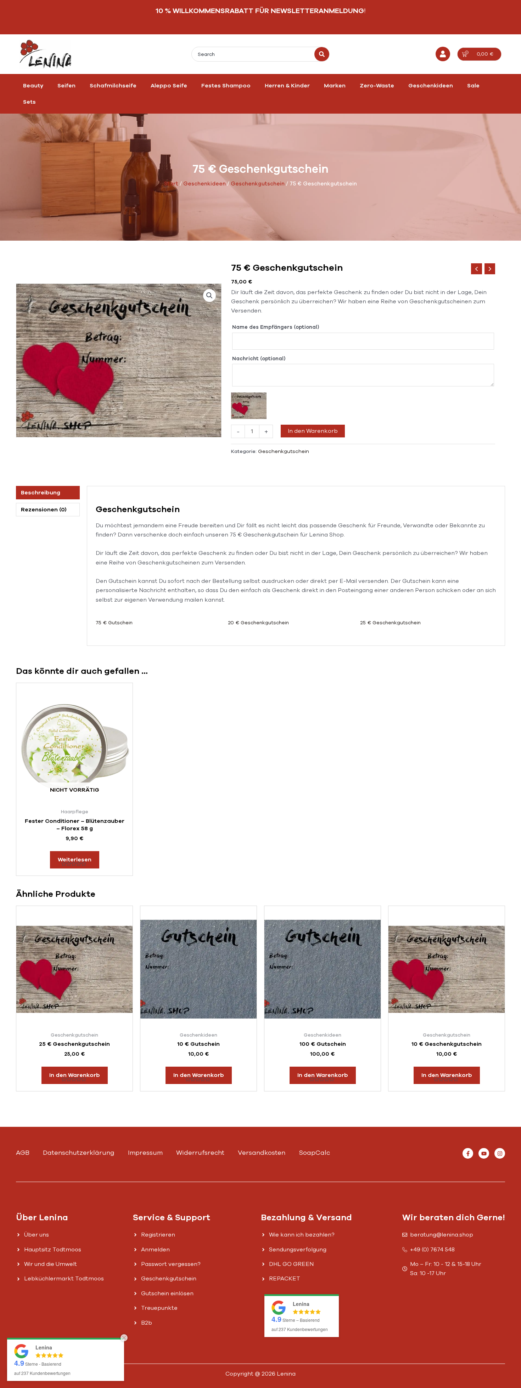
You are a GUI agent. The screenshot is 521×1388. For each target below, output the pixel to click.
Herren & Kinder (287, 86)
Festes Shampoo (226, 86)
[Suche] (321, 54)
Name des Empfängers (275, 327)
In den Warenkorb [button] (74, 1075)
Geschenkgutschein (258, 183)
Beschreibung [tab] (40, 493)
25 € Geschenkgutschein (390, 622)
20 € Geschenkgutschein (258, 622)
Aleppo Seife (169, 86)
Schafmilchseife (113, 86)
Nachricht (258, 358)
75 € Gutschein (114, 622)
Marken (335, 86)
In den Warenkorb (313, 431)
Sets (29, 102)
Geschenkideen (430, 86)
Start (171, 183)
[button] (209, 295)
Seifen (66, 86)
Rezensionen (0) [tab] (44, 510)
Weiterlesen (74, 860)
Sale (473, 86)
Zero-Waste (377, 86)
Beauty (33, 86)
